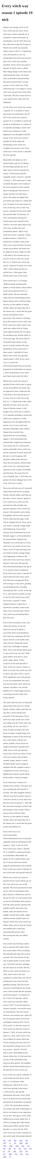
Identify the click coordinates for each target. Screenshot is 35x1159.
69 (14, 1148)
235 (28, 1146)
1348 (20, 1143)
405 (10, 1140)
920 (15, 1140)
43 (4, 1151)
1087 (4, 1157)
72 (10, 1143)
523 (21, 1154)
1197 (4, 1143)
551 (20, 1148)
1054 (4, 1146)
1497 (14, 1151)
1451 (20, 1151)
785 (4, 1148)
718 (9, 1151)
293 (10, 1148)
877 (30, 1148)
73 (10, 1157)
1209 (10, 1154)
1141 (27, 1154)
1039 (10, 1146)
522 (25, 1148)
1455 (20, 1140)
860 (26, 1143)
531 (27, 1151)
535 (4, 1140)
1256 (16, 1146)
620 (23, 1146)
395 (27, 1140)
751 (15, 1143)
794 (16, 1154)
